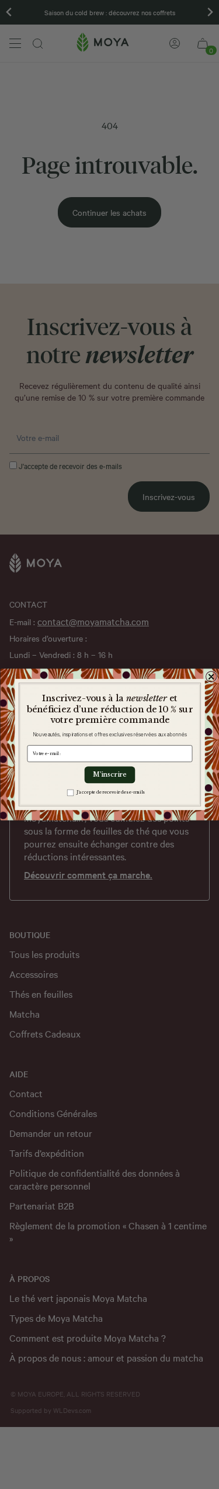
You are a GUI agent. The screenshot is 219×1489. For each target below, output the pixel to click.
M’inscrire (109, 774)
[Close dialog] (211, 676)
